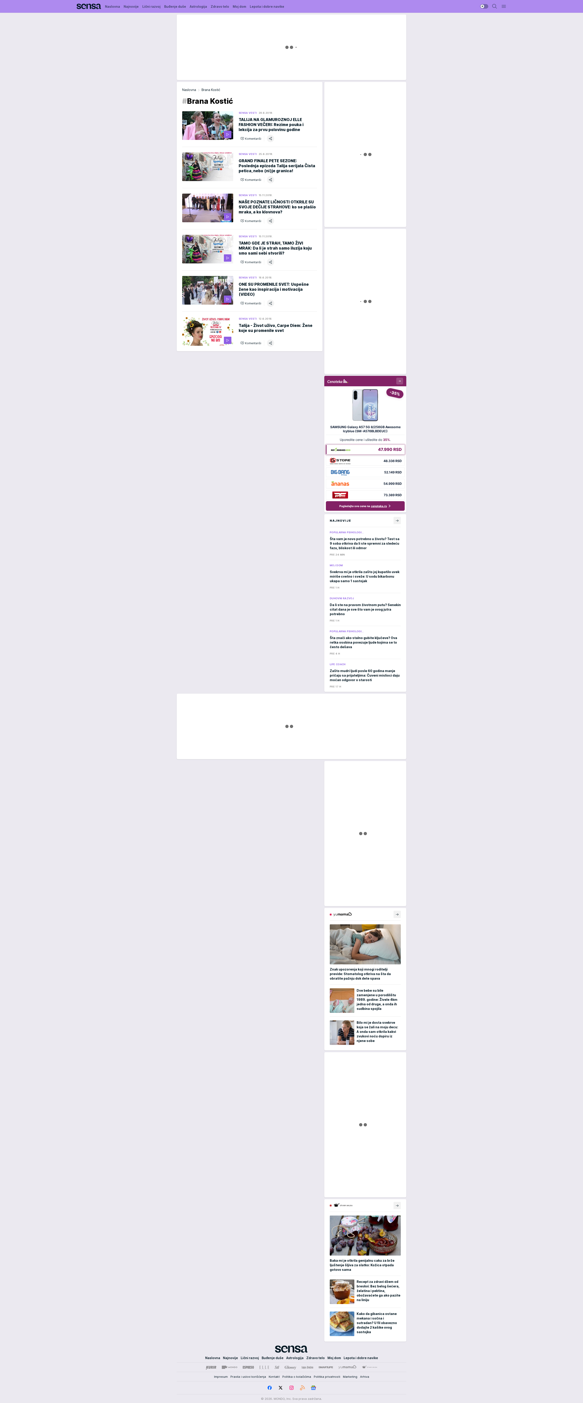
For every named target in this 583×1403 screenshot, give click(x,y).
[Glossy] (290, 1367)
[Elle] (264, 1367)
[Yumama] (347, 1367)
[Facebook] (269, 1387)
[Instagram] (291, 1387)
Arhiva (364, 1376)
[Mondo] (229, 1367)
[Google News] (313, 1387)
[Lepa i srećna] (307, 1367)
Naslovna (189, 90)
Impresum (221, 1376)
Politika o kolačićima (296, 1376)
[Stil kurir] (277, 1367)
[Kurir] (211, 1367)
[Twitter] (280, 1387)
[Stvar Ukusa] (369, 1367)
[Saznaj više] (397, 914)
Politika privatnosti (327, 1376)
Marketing (350, 1376)
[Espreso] (248, 1367)
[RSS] (302, 1387)
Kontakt (274, 1376)
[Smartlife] (326, 1367)
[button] (251, 138)
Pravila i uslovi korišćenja (248, 1376)
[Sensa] (89, 6)
